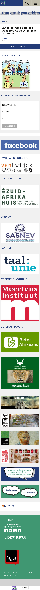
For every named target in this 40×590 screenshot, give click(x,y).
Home (3, 21)
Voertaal (4, 38)
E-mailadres (7, 111)
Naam (4, 118)
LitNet (13, 573)
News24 (9, 506)
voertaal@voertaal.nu (14, 524)
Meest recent (20, 46)
